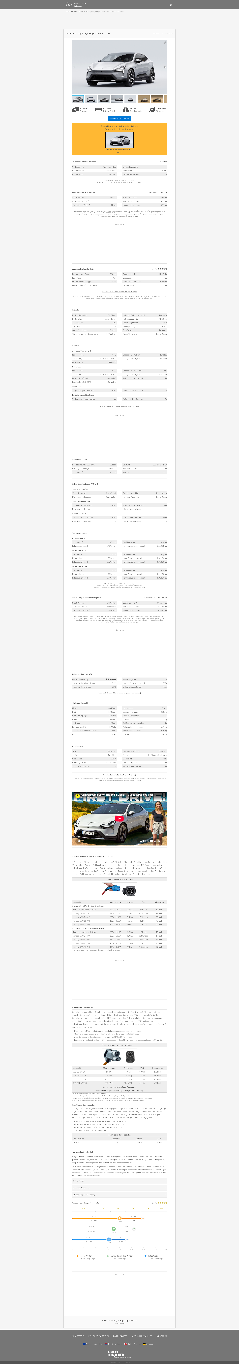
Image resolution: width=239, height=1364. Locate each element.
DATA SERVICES (120, 1336)
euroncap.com (135, 693)
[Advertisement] (119, 21)
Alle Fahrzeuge (71, 11)
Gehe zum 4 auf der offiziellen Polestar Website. (119, 775)
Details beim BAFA (135, 182)
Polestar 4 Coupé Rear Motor (119, 150)
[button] (165, 43)
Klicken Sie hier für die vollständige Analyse (119, 291)
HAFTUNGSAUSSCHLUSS (141, 1336)
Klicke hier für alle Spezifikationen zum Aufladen (119, 407)
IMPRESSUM (161, 1336)
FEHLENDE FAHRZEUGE (98, 1336)
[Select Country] (171, 5)
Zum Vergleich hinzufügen (119, 118)
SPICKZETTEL (78, 1336)
